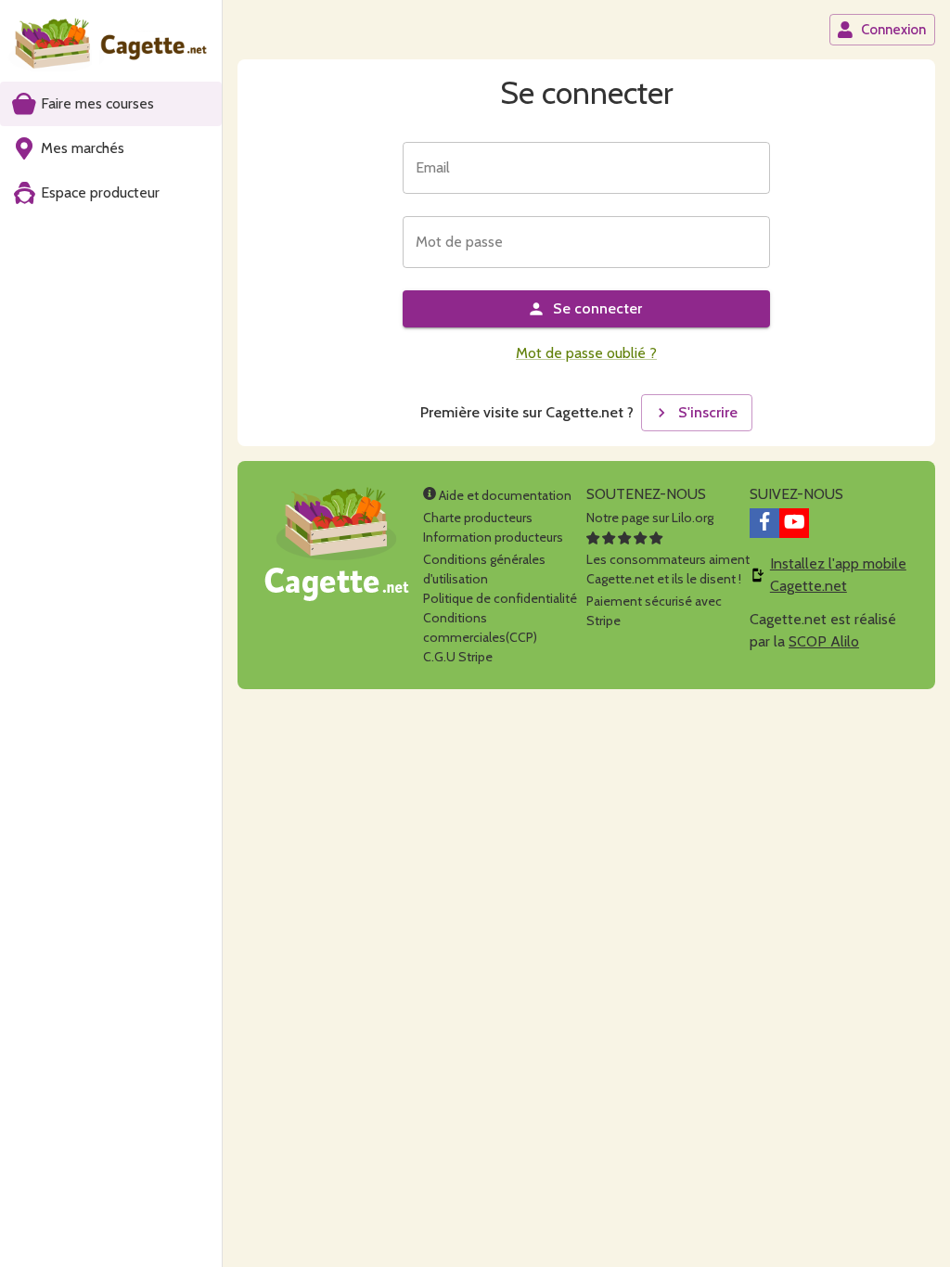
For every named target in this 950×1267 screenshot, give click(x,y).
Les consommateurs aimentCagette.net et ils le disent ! (668, 569)
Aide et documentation (503, 495)
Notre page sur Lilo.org (649, 517)
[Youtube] (794, 523)
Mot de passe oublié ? (586, 353)
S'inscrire (708, 412)
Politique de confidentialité (500, 598)
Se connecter (597, 308)
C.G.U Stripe (458, 656)
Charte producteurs (478, 517)
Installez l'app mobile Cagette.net (838, 575)
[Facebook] (764, 523)
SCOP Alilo (824, 641)
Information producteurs (493, 537)
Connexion (893, 29)
